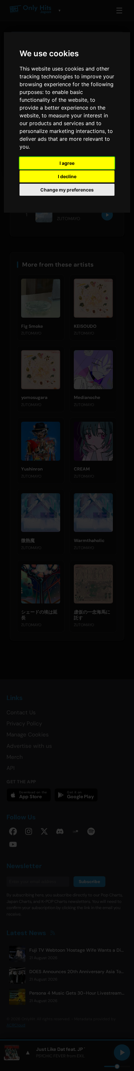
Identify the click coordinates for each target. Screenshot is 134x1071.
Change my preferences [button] (67, 189)
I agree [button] (67, 163)
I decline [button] (67, 176)
